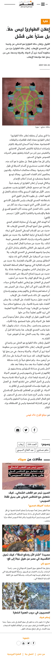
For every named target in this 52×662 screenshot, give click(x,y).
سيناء (22, 459)
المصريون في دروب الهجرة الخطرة (31, 612)
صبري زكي (45, 563)
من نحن (41, 653)
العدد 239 (32, 444)
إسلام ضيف (44, 617)
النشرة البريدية (14, 653)
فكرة (45, 21)
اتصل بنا (29, 653)
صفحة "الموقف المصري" (39, 505)
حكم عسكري (43, 450)
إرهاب (21, 444)
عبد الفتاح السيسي (25, 450)
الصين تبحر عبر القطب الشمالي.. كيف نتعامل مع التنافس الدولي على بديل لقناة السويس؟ (27, 496)
